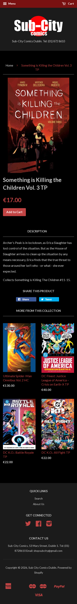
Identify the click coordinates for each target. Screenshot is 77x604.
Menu (12, 3)
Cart (70, 3)
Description (37, 231)
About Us (38, 504)
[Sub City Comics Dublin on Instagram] (49, 525)
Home (9, 65)
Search (39, 498)
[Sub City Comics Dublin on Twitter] (28, 525)
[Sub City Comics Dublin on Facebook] (38, 525)
